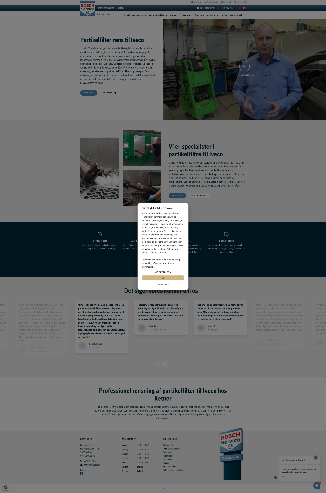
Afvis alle (163, 284)
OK (163, 278)
